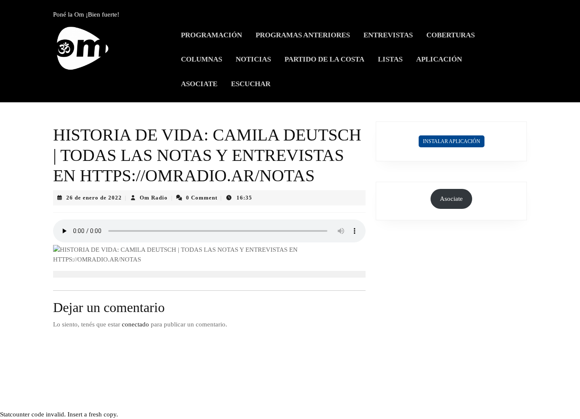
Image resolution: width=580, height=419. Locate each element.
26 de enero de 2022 (94, 197)
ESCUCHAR (250, 84)
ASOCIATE (199, 84)
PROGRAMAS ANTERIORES (303, 35)
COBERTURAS (450, 35)
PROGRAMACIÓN (211, 35)
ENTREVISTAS (388, 35)
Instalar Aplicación (451, 141)
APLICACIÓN (439, 59)
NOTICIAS (253, 59)
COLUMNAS (201, 59)
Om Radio (154, 197)
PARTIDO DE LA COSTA (324, 59)
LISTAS (390, 59)
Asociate (451, 198)
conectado (135, 324)
